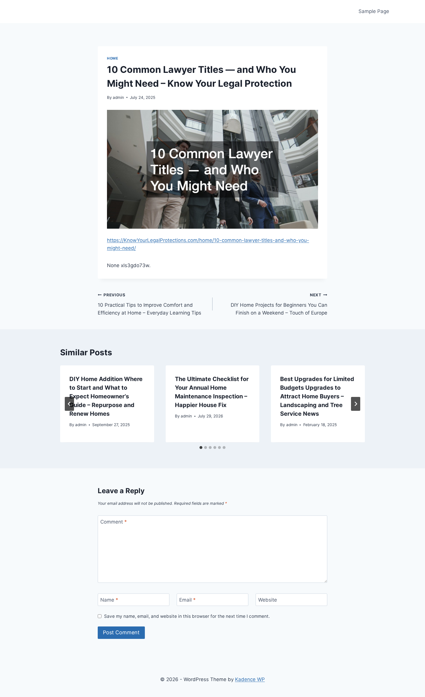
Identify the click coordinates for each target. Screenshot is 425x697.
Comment (113, 522)
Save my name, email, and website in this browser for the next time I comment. (187, 616)
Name (109, 600)
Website (267, 600)
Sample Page (374, 11)
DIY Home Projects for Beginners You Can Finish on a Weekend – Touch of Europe (279, 304)
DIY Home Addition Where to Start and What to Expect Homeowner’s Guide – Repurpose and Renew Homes (106, 396)
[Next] (355, 404)
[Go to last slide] (69, 404)
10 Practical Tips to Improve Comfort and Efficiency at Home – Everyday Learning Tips (149, 304)
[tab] (200, 447)
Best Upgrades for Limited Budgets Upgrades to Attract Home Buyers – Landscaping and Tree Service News (317, 396)
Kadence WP (250, 679)
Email (187, 600)
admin (118, 97)
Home (112, 58)
